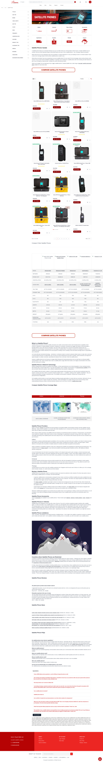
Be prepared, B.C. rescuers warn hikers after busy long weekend (46, 625)
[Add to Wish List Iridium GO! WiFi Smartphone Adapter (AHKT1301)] (67, 139)
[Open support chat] (100, 759)
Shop (41, 5)
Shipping (81, 742)
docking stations (78, 497)
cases (84, 497)
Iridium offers (71, 486)
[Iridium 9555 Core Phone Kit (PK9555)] (82, 90)
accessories (37, 497)
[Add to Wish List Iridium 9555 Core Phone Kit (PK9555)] (88, 107)
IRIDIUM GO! (73, 270)
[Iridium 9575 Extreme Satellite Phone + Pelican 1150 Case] (61, 184)
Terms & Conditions (42, 742)
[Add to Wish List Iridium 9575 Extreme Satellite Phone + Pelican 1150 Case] (67, 201)
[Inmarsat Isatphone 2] (85, 261)
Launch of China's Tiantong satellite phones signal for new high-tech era (47, 615)
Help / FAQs (82, 740)
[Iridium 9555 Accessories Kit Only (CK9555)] (41, 121)
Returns (85, 742)
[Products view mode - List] (34, 78)
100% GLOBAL (47, 284)
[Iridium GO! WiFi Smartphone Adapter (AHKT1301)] (61, 121)
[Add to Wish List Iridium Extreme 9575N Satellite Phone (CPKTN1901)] (88, 140)
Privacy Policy (41, 740)
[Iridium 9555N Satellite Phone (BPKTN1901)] (41, 90)
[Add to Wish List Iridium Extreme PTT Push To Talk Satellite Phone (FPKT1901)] (47, 171)
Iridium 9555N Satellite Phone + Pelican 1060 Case (82, 164)
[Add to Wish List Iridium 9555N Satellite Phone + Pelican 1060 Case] (88, 169)
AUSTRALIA (44, 757)
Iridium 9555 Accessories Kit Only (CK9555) (41, 131)
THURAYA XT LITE (98, 270)
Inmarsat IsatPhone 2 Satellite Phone (62, 163)
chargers (88, 497)
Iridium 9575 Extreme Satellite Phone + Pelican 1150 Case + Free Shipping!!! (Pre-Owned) (61, 226)
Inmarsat (41, 488)
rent (53, 63)
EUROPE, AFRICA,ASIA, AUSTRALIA (98, 285)
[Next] (68, 239)
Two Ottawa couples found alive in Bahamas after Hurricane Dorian (46, 622)
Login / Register (62, 738)
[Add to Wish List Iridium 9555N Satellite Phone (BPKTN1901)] (47, 109)
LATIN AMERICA (62, 757)
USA (68, 757)
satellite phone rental (76, 381)
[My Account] (80, 2)
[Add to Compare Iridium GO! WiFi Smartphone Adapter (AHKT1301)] (70, 139)
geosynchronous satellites (82, 367)
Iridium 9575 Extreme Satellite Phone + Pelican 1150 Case (61, 195)
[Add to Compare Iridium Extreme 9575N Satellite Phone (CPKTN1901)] (90, 140)
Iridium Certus (44, 448)
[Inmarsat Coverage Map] (62, 407)
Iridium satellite (39, 481)
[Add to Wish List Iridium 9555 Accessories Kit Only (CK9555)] (47, 138)
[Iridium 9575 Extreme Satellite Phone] (60, 261)
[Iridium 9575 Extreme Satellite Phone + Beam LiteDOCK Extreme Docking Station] (82, 184)
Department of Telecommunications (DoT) (42, 562)
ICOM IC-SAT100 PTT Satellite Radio (82, 225)
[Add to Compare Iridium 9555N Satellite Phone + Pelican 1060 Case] (90, 169)
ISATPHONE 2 (85, 270)
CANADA (50, 757)
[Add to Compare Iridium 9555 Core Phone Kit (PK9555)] (90, 107)
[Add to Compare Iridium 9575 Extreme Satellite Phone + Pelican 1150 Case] (70, 201)
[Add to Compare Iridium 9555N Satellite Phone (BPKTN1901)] (49, 109)
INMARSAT (57, 561)
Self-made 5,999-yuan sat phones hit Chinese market (43, 619)
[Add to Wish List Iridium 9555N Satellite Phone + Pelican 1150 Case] (47, 233)
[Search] (75, 2)
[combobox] (52, 2)
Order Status (61, 740)
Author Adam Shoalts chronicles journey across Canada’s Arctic (45, 612)
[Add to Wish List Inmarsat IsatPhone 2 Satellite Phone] (67, 172)
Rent (45, 5)
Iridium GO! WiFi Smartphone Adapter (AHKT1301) (62, 132)
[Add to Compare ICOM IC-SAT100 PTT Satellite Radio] (90, 232)
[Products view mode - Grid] (33, 78)
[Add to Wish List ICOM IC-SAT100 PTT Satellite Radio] (88, 232)
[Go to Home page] (15, 2)
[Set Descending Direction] (91, 78)
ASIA (40, 757)
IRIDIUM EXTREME (60, 270)
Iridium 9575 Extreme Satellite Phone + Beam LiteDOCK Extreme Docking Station (82, 195)
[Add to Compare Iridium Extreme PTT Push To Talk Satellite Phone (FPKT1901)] (49, 171)
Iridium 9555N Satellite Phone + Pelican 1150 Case (41, 226)
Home (2, 7)
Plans (50, 5)
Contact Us (82, 738)
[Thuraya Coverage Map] (82, 407)
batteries (68, 497)
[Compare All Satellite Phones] (62, 70)
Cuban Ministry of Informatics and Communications (50, 566)
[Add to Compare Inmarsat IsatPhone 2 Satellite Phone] (70, 172)
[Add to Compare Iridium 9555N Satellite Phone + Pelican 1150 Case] (49, 233)
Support (55, 5)
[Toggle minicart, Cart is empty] (90, 2)
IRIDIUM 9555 (48, 270)
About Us (40, 738)
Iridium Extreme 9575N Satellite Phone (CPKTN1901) (82, 132)
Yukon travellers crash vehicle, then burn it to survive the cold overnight (47, 617)
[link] (55, 239)
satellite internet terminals (77, 644)
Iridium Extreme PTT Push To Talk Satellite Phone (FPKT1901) (41, 164)
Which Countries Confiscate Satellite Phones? (42, 627)
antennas (73, 497)
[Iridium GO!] (72, 261)
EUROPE (56, 757)
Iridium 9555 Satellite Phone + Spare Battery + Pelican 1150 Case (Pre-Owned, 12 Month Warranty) (61, 102)
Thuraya (41, 427)
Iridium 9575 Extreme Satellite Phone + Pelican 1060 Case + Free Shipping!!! (41, 195)
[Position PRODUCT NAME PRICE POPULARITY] (85, 79)
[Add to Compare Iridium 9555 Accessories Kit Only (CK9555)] (49, 138)
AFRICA (35, 757)
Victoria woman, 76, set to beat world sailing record (43, 623)
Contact (61, 5)
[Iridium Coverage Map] (42, 407)
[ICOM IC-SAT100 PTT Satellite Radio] (82, 214)
